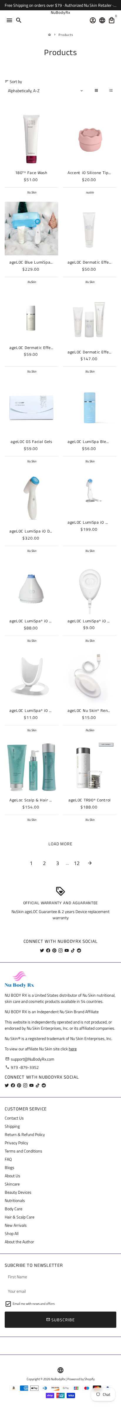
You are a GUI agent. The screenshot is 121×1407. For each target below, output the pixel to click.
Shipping (12, 1126)
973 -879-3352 (22, 1067)
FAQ (8, 1159)
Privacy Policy (16, 1143)
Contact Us (14, 1118)
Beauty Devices (18, 1192)
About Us (12, 1176)
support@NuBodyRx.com (29, 1059)
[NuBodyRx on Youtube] (67, 950)
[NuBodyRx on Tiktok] (73, 950)
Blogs (9, 1167)
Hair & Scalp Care (19, 1217)
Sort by (13, 81)
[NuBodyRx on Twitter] (42, 950)
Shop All (12, 1233)
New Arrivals (16, 1225)
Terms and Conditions (23, 1151)
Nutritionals (15, 1200)
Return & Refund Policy (25, 1134)
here (73, 1049)
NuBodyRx (58, 1379)
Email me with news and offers (34, 1303)
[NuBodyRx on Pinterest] (54, 950)
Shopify (89, 1379)
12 (77, 863)
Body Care (13, 1209)
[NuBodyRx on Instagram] (60, 950)
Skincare (12, 1184)
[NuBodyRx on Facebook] (48, 950)
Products (65, 34)
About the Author (19, 1242)
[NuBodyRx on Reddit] (79, 950)
